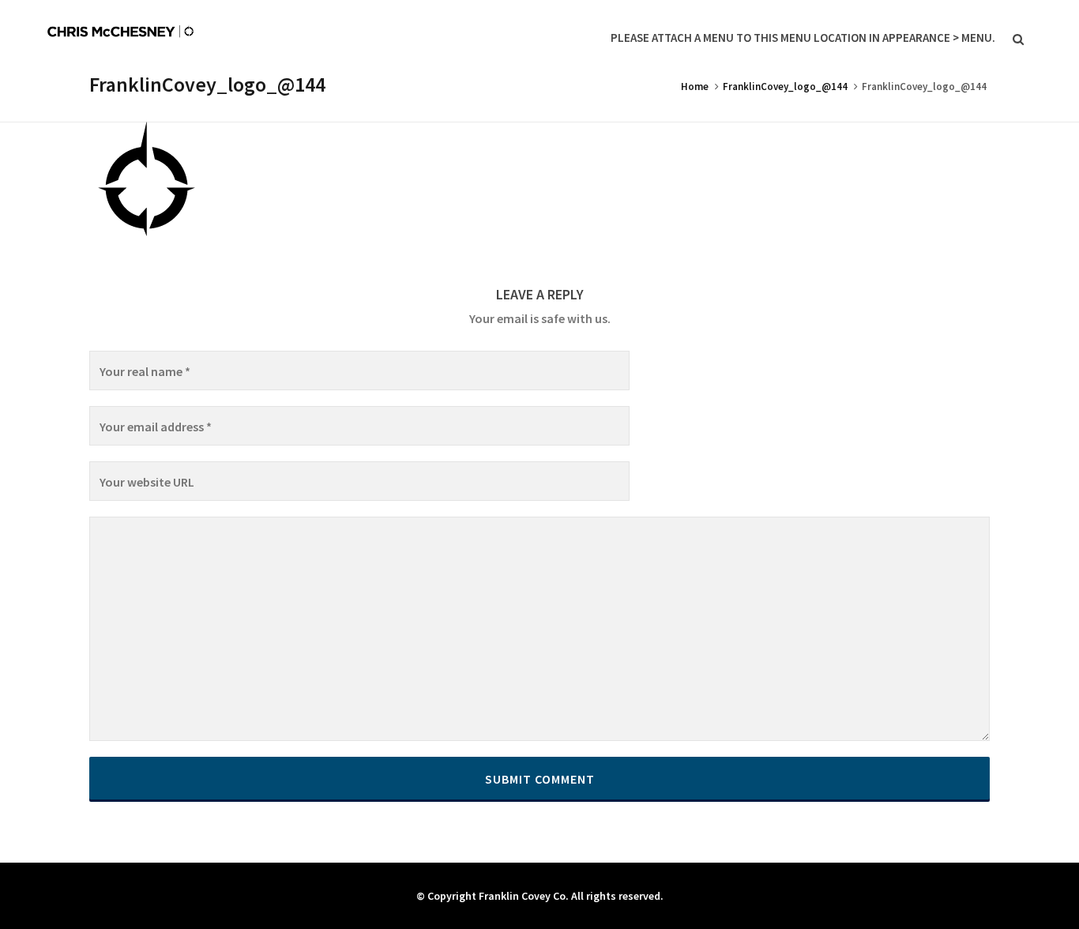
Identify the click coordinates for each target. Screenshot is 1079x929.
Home (695, 86)
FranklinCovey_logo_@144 (785, 86)
